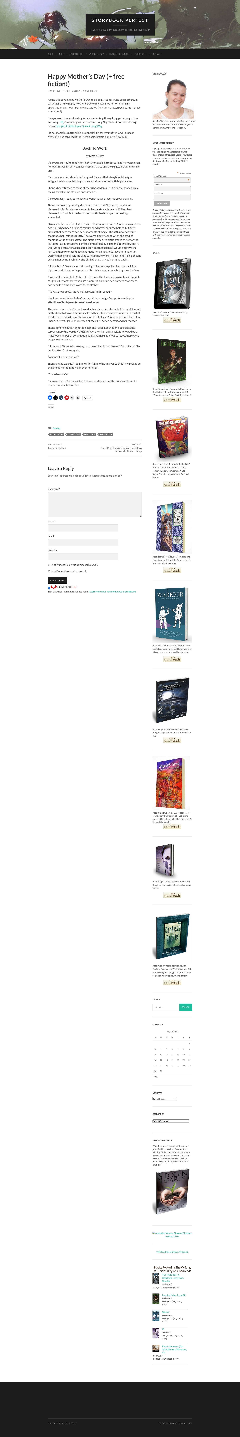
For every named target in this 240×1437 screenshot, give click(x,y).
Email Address (171, 176)
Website (52, 550)
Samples (56, 428)
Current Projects (119, 54)
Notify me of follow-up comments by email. (75, 564)
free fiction (89, 434)
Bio (60, 54)
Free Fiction (76, 54)
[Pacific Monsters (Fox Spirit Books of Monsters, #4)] (157, 1348)
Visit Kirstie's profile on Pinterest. (172, 1251)
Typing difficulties (57, 446)
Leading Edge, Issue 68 (174, 1295)
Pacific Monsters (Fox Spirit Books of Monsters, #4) (174, 1349)
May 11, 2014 (55, 91)
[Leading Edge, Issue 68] (157, 1299)
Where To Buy (96, 54)
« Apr (156, 1076)
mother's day (106, 434)
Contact (156, 54)
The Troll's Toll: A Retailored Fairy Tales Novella (173, 1278)
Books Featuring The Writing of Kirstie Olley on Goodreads (172, 1269)
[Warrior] (157, 1316)
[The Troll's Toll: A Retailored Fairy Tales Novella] (157, 1278)
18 (61, 122)
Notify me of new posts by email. (69, 571)
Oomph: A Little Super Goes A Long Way (78, 126)
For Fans (139, 54)
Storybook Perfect (120, 20)
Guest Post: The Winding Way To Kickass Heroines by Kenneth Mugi (121, 447)
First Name (158, 185)
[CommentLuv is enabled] (63, 588)
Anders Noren (177, 1423)
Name (52, 521)
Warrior (165, 1312)
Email (51, 535)
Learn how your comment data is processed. (112, 591)
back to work (56, 434)
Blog (50, 54)
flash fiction (74, 434)
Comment (54, 488)
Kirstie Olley (72, 91)
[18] (157, 1333)
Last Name (158, 193)
